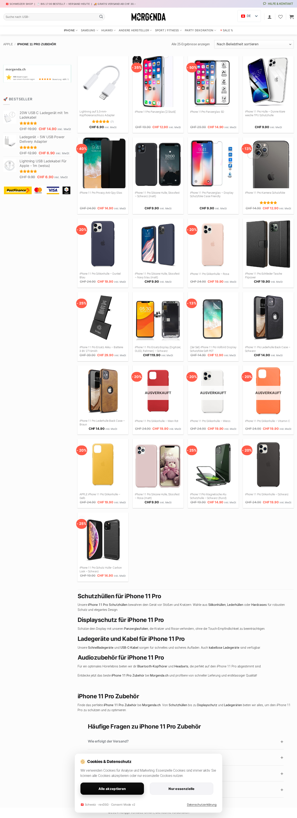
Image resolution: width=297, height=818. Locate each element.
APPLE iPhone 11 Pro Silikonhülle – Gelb (100, 496)
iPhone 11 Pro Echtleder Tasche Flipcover (263, 275)
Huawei (107, 30)
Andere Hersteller (134, 30)
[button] (291, 17)
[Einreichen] (101, 16)
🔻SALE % (226, 30)
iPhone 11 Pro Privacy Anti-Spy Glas (101, 192)
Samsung (88, 30)
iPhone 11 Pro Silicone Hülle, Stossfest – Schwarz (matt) (157, 194)
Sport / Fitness (167, 30)
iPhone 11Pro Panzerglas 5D (207, 111)
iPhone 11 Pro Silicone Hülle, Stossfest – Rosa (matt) (157, 496)
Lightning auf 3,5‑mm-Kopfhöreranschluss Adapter (97, 113)
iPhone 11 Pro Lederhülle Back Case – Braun (102, 422)
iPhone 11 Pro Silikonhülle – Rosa (209, 273)
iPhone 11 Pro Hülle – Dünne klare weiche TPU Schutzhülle (265, 113)
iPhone (69, 30)
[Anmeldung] (269, 17)
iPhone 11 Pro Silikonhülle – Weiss (210, 421)
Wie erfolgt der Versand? (108, 741)
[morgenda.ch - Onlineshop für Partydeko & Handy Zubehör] (148, 17)
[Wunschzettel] (280, 17)
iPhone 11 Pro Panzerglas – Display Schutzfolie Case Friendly (211, 194)
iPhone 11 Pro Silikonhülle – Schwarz (267, 494)
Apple (8, 44)
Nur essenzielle (182, 789)
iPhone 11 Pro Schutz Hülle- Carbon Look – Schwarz (101, 569)
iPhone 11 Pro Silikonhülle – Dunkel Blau (100, 275)
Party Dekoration (199, 30)
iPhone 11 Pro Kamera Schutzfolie (265, 192)
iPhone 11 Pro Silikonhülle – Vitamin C (267, 421)
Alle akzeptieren (112, 789)
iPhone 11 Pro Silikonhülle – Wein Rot (156, 421)
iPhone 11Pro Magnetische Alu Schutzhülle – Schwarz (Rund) (208, 496)
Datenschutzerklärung (202, 804)
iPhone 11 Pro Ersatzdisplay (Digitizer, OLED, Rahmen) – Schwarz (158, 349)
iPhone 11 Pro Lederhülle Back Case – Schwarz (267, 349)
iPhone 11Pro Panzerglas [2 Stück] (155, 111)
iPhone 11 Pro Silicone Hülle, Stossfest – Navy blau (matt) (157, 275)
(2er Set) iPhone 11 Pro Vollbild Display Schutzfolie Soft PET (213, 349)
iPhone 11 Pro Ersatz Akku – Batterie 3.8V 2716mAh (101, 349)
